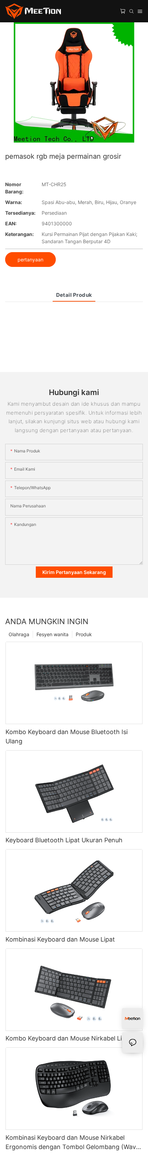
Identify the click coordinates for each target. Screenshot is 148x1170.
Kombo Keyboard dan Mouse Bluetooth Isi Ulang (67, 736)
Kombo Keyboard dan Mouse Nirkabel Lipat (68, 1038)
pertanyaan (30, 259)
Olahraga (19, 634)
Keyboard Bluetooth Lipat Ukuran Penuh (64, 840)
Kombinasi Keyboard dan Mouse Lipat (60, 939)
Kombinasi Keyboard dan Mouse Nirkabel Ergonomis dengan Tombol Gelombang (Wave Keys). (72, 1142)
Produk (84, 634)
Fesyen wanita (52, 634)
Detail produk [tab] (74, 295)
